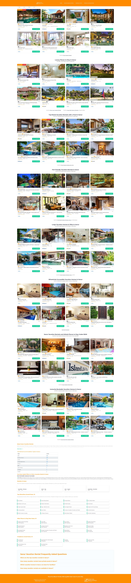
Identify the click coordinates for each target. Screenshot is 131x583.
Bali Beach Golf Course (22, 503)
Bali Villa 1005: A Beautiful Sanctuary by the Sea (99, 102)
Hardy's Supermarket (21, 506)
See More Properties (65, 329)
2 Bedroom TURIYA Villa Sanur (72, 299)
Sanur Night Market (91, 500)
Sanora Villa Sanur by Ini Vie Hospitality (74, 189)
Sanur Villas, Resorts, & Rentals (72, 110)
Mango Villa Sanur (45, 244)
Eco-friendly (32, 475)
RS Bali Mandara (67, 503)
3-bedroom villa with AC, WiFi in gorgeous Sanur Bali (51, 377)
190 (47, 459)
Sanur (46, 27)
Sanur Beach (20, 500)
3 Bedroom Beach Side (95, 299)
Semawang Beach (21, 510)
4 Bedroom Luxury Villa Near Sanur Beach (25, 25)
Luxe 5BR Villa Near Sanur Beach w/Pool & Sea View (76, 212)
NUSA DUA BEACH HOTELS (69, 3)
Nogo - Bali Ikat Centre (45, 506)
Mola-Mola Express (91, 510)
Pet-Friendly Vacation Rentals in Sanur (64, 220)
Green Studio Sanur (21, 47)
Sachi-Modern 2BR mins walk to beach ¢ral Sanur (100, 212)
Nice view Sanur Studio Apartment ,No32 (49, 47)
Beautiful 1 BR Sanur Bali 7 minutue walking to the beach (101, 354)
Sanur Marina (43, 510)
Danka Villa (69, 25)
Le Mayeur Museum (44, 513)
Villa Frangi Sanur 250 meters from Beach (98, 189)
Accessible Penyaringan (22, 322)
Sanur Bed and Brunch (46, 189)
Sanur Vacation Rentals (67, 55)
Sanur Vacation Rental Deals (67, 384)
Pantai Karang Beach (45, 500)
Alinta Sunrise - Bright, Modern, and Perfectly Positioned (28, 267)
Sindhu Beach (90, 503)
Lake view (27, 475)
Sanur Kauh (22, 27)
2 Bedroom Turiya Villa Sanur (96, 25)
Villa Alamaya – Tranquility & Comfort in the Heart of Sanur (77, 267)
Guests (29, 7)
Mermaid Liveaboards (91, 513)
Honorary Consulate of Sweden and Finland (72, 510)
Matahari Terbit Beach (45, 503)
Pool (18, 475)
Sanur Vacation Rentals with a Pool (67, 165)
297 (47, 457)
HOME (61, 3)
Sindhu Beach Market (68, 513)
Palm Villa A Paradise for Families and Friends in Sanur (28, 157)
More (34, 7)
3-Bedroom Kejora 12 (22, 409)
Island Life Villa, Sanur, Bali (71, 377)
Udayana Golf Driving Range (93, 506)
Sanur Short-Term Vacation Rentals (67, 439)
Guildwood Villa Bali (70, 354)
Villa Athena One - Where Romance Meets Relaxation (100, 267)
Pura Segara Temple (68, 506)
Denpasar (19, 27)
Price (24, 7)
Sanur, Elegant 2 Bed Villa (95, 47)
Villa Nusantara (45, 102)
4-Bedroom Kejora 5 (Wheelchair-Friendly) (74, 409)
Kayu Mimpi (44, 25)
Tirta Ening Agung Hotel (46, 299)
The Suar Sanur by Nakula (71, 244)
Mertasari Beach (67, 500)
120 (47, 461)
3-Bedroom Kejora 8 (95, 409)
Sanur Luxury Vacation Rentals (55, 110)
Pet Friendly (22, 475)
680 (47, 455)
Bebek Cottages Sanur (95, 157)
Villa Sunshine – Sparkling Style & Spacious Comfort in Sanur (53, 157)
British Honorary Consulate (22, 513)
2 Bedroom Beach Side (71, 322)
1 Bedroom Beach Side (22, 299)
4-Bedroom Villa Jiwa (46, 267)
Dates (19, 7)
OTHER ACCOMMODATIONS (89, 3)
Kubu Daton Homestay (46, 354)
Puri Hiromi (44, 322)
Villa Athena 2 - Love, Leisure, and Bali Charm (99, 377)
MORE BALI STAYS (79, 3)
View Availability (36, 28)
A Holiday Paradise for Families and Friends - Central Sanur (28, 244)
